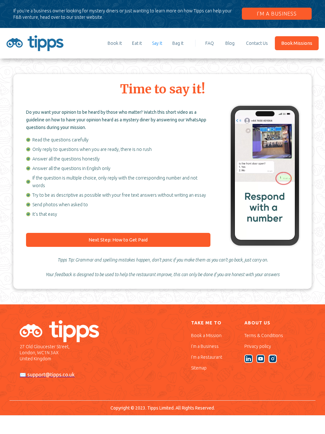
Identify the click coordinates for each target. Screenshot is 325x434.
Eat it (137, 43)
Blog (230, 43)
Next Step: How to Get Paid (118, 239)
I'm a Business (205, 346)
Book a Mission (206, 335)
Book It (115, 43)
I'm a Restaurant (206, 357)
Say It (157, 43)
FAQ (209, 43)
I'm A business (277, 14)
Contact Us (257, 43)
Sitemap (199, 367)
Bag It (177, 43)
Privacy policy (257, 346)
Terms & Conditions (263, 335)
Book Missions (296, 43)
